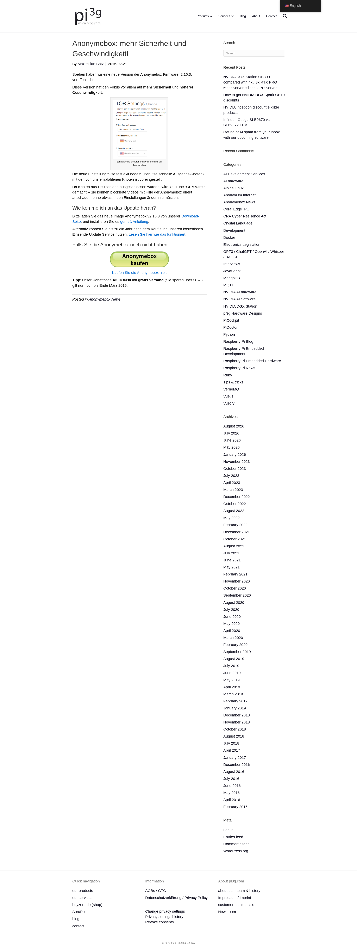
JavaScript (232, 271)
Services (224, 16)
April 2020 (231, 631)
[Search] (282, 16)
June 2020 (232, 617)
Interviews (231, 264)
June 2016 (232, 786)
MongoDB (231, 278)
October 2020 (234, 588)
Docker (229, 237)
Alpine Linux (233, 188)
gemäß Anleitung (134, 222)
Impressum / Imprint (234, 898)
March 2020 (233, 638)
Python (229, 334)
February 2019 (235, 701)
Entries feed (233, 837)
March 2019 (233, 694)
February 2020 (235, 645)
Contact (271, 16)
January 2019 (234, 708)
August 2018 (233, 736)
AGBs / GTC (155, 891)
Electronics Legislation (241, 244)
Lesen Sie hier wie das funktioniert (157, 234)
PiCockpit (231, 320)
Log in (228, 830)
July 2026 (231, 433)
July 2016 (231, 779)
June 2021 (232, 560)
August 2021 (233, 546)
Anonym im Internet (239, 195)
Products (203, 16)
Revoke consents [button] (159, 922)
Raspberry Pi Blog (238, 341)
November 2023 (236, 462)
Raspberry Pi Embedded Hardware (252, 361)
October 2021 (234, 539)
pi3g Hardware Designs (242, 313)
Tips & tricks (233, 382)
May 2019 (231, 680)
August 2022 (233, 511)
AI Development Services (244, 174)
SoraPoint (80, 912)
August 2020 (233, 602)
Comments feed (236, 844)
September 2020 (237, 595)
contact (78, 926)
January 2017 (234, 758)
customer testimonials (236, 905)
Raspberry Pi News (239, 368)
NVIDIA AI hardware (239, 292)
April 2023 (231, 483)
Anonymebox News (105, 299)
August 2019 (233, 659)
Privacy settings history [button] (164, 917)
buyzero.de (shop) (87, 905)
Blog (243, 16)
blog (75, 919)
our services (82, 898)
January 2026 (234, 454)
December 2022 (236, 497)
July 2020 (231, 610)
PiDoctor (230, 327)
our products (82, 891)
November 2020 (236, 581)
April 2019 (231, 687)
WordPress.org (235, 851)
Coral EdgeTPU (236, 209)
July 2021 (231, 553)
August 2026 (233, 426)
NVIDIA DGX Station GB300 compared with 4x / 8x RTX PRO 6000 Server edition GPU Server (250, 82)
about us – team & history (239, 891)
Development (234, 230)
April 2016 (231, 800)
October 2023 (234, 469)
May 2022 (231, 518)
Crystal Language (237, 223)
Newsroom (227, 912)
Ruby (227, 375)
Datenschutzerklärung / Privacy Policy (176, 898)
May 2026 (231, 447)
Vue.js (228, 396)
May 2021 (231, 567)
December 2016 (236, 765)
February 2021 (235, 574)
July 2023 (231, 476)
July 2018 (231, 743)
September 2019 (237, 652)
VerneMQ (231, 389)
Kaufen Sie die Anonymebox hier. (139, 273)
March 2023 (233, 490)
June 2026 (232, 440)
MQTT (228, 285)
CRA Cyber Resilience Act (244, 216)
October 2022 (234, 504)
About (256, 16)
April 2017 (231, 750)
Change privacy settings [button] (165, 911)
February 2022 (235, 525)
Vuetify (228, 403)
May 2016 (231, 793)
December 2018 (236, 715)
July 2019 (231, 666)
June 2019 (232, 673)
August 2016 (233, 772)
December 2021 (236, 532)
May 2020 (231, 624)
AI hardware (233, 181)
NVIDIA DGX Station (240, 306)
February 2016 (235, 807)
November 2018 (236, 722)
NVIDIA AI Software (239, 299)
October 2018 (234, 729)
